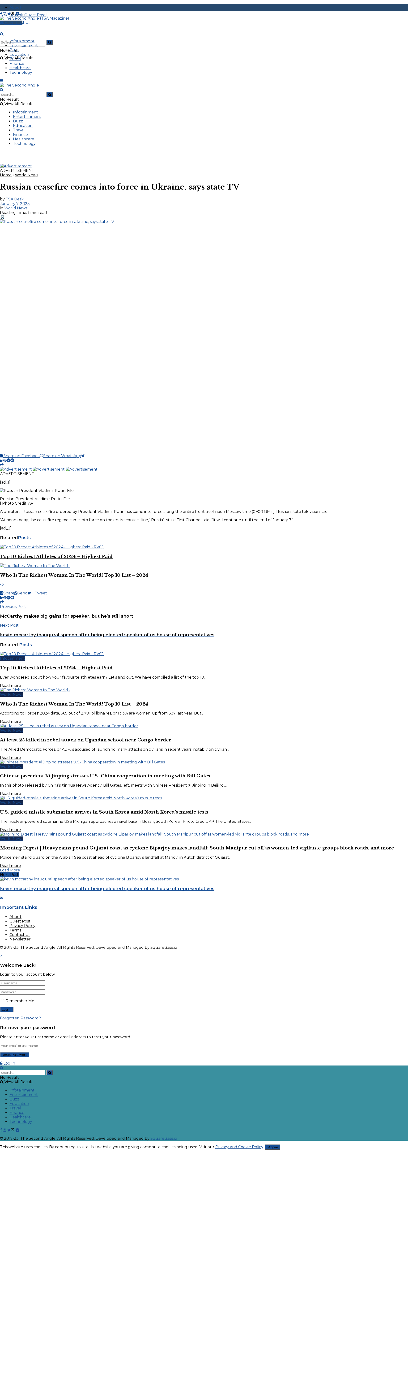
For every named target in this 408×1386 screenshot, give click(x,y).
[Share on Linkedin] (1, 460)
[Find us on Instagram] (5, 14)
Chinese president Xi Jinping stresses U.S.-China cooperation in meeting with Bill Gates (105, 776)
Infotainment (21, 41)
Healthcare (20, 68)
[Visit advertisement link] (16, 166)
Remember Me (20, 1001)
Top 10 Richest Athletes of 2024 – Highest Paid (56, 556)
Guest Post (19, 921)
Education (19, 54)
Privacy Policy (22, 925)
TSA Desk (15, 199)
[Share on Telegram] (8, 460)
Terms (15, 930)
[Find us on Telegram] (17, 14)
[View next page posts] (3, 584)
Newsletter (20, 939)
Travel (15, 59)
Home (6, 175)
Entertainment (23, 45)
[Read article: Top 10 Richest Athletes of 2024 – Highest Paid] (204, 547)
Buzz (14, 50)
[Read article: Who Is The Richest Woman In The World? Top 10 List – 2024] (204, 565)
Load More (10, 870)
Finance (16, 63)
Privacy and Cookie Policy (239, 1147)
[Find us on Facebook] (1, 14)
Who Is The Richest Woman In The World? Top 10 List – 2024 (74, 575)
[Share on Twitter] (85, 456)
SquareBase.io (163, 947)
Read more (10, 685)
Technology (20, 72)
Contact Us (19, 934)
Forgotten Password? (20, 1018)
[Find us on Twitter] (11, 14)
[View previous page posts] (0, 584)
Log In (8, 1063)
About (15, 916)
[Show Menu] (1, 80)
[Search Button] (49, 42)
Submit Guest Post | (28, 15)
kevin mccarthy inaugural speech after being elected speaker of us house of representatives (107, 888)
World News (26, 175)
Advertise (13, 23)
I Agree (272, 1147)
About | (17, 7)
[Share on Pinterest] (5, 460)
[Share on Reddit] (12, 460)
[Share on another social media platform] (2, 465)
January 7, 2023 (15, 203)
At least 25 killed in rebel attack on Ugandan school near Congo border (85, 740)
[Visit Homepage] (34, 18)
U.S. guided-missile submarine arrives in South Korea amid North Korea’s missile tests (104, 812)
